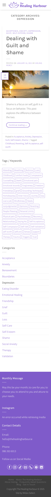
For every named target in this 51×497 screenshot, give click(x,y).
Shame (29, 33)
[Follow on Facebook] (9, 467)
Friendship (7, 301)
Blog (19, 484)
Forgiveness (27, 185)
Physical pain (9, 216)
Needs (30, 200)
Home (11, 479)
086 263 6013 (9, 451)
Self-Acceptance (32, 143)
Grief (4, 307)
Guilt (8, 33)
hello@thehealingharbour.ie (17, 439)
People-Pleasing (10, 211)
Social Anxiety (9, 344)
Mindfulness (19, 200)
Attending (7, 170)
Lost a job (7, 200)
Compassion (36, 175)
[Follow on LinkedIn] (41, 467)
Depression (34, 31)
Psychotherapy (23, 216)
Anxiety (23, 31)
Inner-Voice (23, 195)
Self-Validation (37, 226)
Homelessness (9, 195)
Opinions (23, 206)
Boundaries (8, 276)
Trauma (16, 236)
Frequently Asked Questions (33, 482)
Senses (27, 231)
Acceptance (12, 31)
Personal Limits (26, 211)
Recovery (37, 216)
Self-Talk (24, 226)
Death (18, 180)
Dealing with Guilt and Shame (21, 45)
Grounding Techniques (32, 190)
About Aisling (11, 482)
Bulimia (29, 170)
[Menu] (4, 5)
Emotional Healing (12, 295)
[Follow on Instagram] (14, 467)
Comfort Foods (21, 175)
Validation (7, 356)
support (36, 231)
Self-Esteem (19, 33)
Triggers (26, 236)
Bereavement (9, 270)
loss (42, 195)
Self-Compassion (10, 226)
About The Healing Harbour (29, 479)
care (37, 170)
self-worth (7, 231)
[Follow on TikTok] (20, 467)
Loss (4, 319)
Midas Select (29, 492)
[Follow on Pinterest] (36, 467)
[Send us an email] (25, 467)
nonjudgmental (10, 206)
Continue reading (18, 125)
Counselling (8, 180)
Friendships (8, 190)
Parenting (19, 143)
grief (18, 190)
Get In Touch (29, 484)
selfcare (18, 231)
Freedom (39, 185)
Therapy (6, 236)
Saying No (22, 221)
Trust (34, 236)
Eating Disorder (10, 288)
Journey (34, 195)
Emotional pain (31, 180)
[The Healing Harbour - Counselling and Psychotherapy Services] (27, 5)
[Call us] (30, 467)
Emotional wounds (11, 185)
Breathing (18, 170)
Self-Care (7, 325)
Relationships (9, 221)
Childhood (10, 143)
